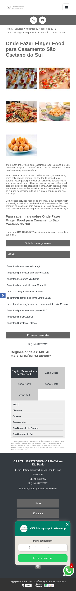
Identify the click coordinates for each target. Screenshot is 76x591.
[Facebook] (38, 566)
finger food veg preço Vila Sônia (23, 279)
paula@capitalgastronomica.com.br (39, 488)
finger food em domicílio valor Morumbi (26, 285)
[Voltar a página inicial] (15, 7)
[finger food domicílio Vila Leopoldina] (54, 78)
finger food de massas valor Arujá (23, 266)
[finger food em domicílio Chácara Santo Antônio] (21, 145)
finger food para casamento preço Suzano (28, 272)
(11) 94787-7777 (25, 232)
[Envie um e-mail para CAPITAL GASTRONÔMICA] (42, 20)
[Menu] (66, 7)
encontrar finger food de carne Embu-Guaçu (29, 298)
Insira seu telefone (43, 541)
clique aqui (43, 232)
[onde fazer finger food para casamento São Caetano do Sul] (21, 78)
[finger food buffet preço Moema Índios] (21, 111)
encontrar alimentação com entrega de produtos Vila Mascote (38, 304)
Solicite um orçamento (38, 243)
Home (38, 503)
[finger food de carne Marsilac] (54, 111)
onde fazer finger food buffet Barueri (25, 291)
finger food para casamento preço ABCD (27, 310)
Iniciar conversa (42, 558)
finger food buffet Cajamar (20, 316)
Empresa (38, 513)
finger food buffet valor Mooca (22, 323)
